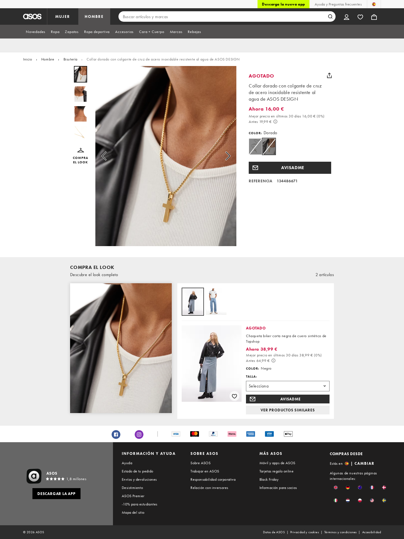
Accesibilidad (371, 532)
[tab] (35, 31)
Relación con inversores (209, 487)
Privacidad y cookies (304, 532)
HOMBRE (94, 16)
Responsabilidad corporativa (213, 479)
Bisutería (70, 59)
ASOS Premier (133, 495)
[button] (80, 156)
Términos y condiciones (340, 532)
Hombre (47, 59)
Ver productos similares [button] (288, 410)
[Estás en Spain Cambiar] (374, 4)
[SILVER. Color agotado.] (255, 169)
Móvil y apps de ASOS (277, 462)
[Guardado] (360, 16)
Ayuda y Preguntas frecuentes (338, 4)
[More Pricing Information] (275, 121)
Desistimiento (132, 487)
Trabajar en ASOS (204, 471)
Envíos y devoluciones (139, 479)
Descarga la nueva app (283, 4)
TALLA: (251, 376)
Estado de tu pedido (137, 471)
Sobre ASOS (200, 462)
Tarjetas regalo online (276, 471)
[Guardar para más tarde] (234, 396)
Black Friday (269, 479)
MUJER (62, 16)
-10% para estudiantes (139, 504)
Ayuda (127, 462)
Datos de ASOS (274, 532)
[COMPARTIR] (329, 75)
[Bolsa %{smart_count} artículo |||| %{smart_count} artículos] (374, 16)
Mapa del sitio (133, 512)
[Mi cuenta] (346, 16)
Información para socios (278, 487)
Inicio (27, 59)
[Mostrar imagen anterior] (105, 156)
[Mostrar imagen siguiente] (226, 156)
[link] (269, 169)
